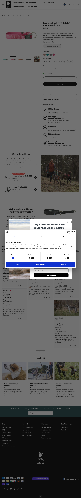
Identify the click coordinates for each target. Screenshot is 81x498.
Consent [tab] (16, 236)
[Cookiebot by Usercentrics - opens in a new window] (68, 232)
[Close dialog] (70, 222)
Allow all (63, 264)
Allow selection (40, 264)
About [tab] (64, 236)
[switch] (31, 258)
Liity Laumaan (51, 275)
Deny (17, 264)
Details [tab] (40, 236)
